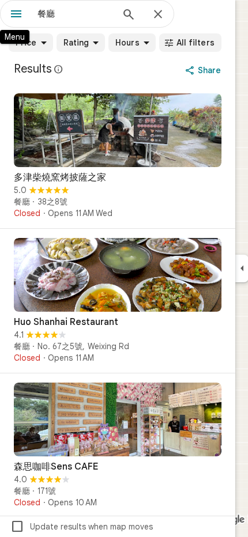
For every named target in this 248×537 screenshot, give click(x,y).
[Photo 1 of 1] (117, 130)
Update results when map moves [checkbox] (81, 527)
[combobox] (74, 14)
